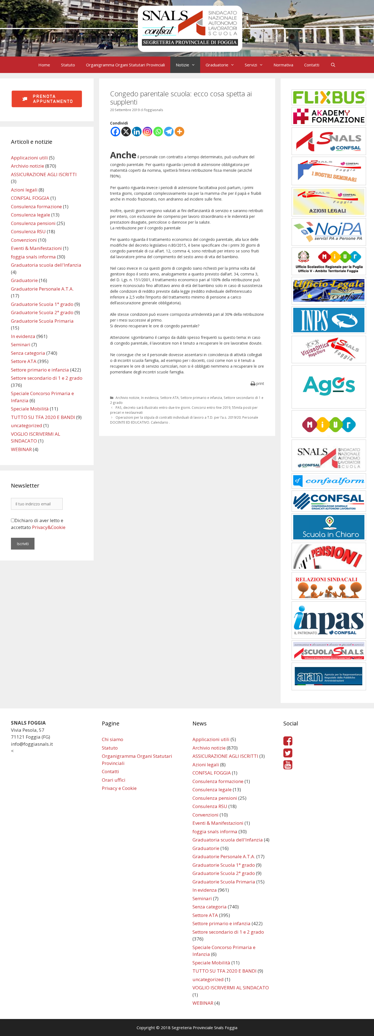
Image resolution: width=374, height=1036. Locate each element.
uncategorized (26, 425)
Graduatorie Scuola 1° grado (42, 304)
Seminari (20, 344)
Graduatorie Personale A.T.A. (42, 289)
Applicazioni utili (29, 157)
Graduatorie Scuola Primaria (42, 321)
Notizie (182, 64)
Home (44, 64)
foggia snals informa (33, 257)
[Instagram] (147, 131)
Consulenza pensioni (33, 223)
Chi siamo (112, 739)
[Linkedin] (137, 131)
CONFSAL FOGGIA (30, 198)
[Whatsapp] (158, 131)
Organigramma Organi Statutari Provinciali (125, 64)
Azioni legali (24, 190)
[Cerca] (333, 65)
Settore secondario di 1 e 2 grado (46, 378)
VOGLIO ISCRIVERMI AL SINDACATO (230, 987)
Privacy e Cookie (119, 788)
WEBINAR (21, 449)
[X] (126, 131)
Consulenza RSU (28, 231)
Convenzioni (24, 240)
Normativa (283, 64)
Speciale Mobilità (30, 409)
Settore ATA (169, 397)
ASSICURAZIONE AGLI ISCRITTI (44, 174)
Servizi (251, 64)
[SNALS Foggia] (187, 27)
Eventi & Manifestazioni (36, 248)
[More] (179, 131)
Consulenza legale (30, 215)
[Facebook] (115, 131)
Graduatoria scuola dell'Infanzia (46, 265)
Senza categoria (28, 353)
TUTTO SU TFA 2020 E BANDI (43, 417)
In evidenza (150, 397)
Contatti (311, 64)
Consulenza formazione (36, 206)
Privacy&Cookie (48, 527)
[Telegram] (169, 131)
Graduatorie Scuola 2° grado (42, 312)
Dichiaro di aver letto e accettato (38, 524)
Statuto (68, 64)
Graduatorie (217, 64)
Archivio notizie (127, 397)
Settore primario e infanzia (201, 397)
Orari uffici (113, 780)
